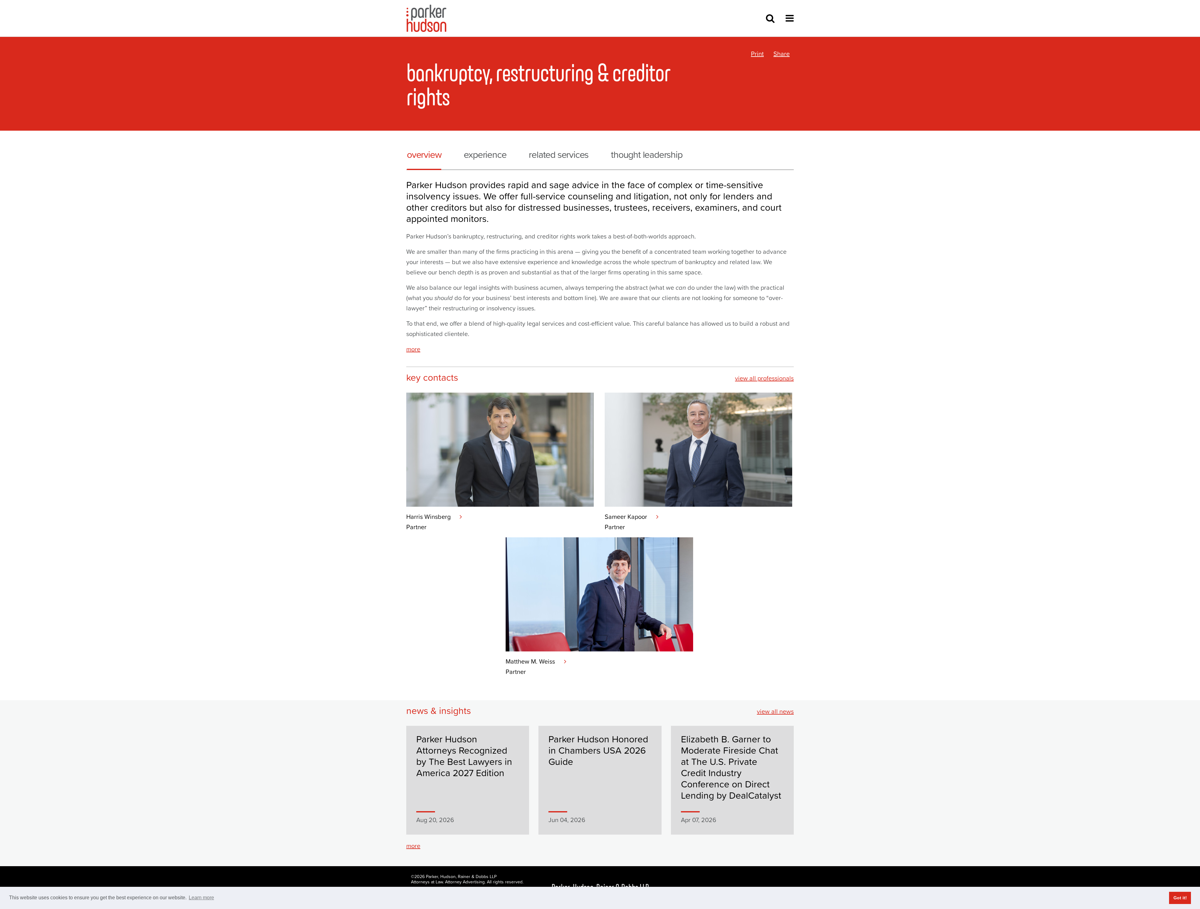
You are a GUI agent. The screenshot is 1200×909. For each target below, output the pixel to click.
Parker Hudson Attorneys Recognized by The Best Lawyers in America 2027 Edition (464, 756)
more (413, 349)
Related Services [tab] (558, 155)
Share (781, 53)
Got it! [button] (1180, 897)
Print (757, 53)
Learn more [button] (201, 897)
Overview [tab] (424, 155)
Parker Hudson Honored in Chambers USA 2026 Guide (598, 750)
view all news (775, 711)
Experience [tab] (485, 155)
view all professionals (764, 378)
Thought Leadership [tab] (646, 155)
